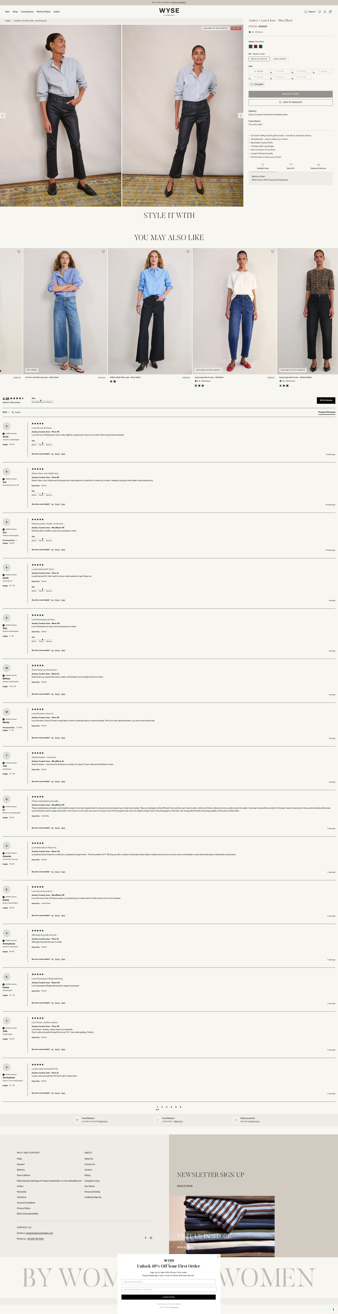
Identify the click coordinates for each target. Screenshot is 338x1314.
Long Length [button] (279, 59)
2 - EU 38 (301, 71)
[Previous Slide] (2, 299)
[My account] (324, 12)
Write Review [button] (326, 400)
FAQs (19, 1159)
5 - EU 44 (280, 77)
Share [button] (63, 454)
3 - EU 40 (322, 71)
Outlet (56, 12)
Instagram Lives (92, 1181)
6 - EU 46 (301, 77)
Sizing (87, 1175)
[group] (16, 398)
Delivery (21, 1170)
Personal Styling (92, 1192)
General (21, 1164)
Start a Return (23, 1175)
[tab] (326, 413)
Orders (20, 1186)
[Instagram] (151, 1238)
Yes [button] (52, 454)
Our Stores (89, 1186)
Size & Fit (291, 169)
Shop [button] (15, 12)
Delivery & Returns (318, 169)
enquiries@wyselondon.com (39, 1233)
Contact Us (89, 1164)
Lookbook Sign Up (92, 1197)
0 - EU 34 (258, 71)
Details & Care (263, 169)
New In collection (179, 3)
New (7, 12)
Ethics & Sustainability (27, 1214)
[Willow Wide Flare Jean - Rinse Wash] (122, 311)
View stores (185, 1247)
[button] (309, 12)
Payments (21, 1192)
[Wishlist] (319, 12)
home (7, 21)
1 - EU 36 (280, 71)
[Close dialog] (218, 1256)
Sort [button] (5, 412)
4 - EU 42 (258, 77)
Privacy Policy (23, 1208)
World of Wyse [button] (43, 12)
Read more (103, 1122)
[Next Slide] (335, 299)
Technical (21, 1197)
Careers (88, 1170)
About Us (88, 1159)
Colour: (252, 42)
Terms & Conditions (26, 1203)
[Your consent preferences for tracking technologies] (333, 1309)
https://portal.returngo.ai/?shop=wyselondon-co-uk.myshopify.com (49, 1181)
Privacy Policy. (174, 1307)
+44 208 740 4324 (35, 1239)
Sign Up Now (185, 1186)
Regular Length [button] (259, 59)
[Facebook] (145, 1238)
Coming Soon (27, 12)
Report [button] (57, 454)
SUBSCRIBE (169, 1297)
